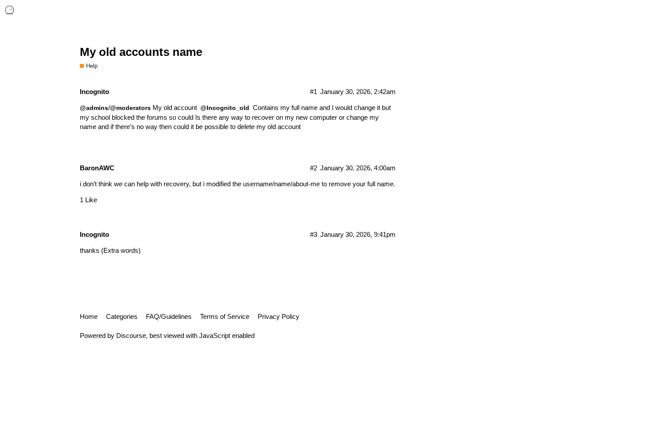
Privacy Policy (278, 316)
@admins (94, 107)
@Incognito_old (224, 107)
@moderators (130, 107)
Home (89, 316)
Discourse (131, 335)
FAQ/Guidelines (169, 316)
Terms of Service (224, 316)
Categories (121, 316)
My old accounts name (141, 52)
